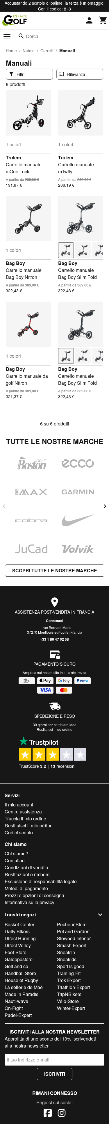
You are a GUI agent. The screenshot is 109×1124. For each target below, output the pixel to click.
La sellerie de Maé (24, 987)
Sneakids (66, 959)
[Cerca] (21, 36)
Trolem (13, 157)
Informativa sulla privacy (29, 902)
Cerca (32, 36)
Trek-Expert (69, 980)
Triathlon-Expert (73, 987)
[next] (105, 506)
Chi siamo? (16, 853)
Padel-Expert (18, 1015)
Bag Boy (15, 263)
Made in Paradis (21, 994)
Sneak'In (66, 952)
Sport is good (70, 966)
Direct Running (20, 938)
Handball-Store (20, 973)
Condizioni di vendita (26, 867)
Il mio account (19, 804)
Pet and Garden (73, 931)
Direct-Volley (18, 945)
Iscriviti (54, 1073)
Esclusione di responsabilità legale (41, 881)
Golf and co (16, 966)
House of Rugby (21, 980)
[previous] (4, 506)
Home (11, 51)
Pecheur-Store (72, 924)
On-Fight (14, 1008)
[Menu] (7, 36)
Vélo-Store (68, 1001)
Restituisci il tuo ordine (54, 729)
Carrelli (46, 51)
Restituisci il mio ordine (29, 825)
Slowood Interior (74, 938)
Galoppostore (19, 959)
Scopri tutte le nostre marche (54, 570)
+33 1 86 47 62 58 (54, 639)
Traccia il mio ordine (25, 818)
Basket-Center (19, 924)
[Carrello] (103, 20)
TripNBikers (69, 994)
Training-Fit (69, 973)
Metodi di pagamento (26, 888)
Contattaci (54, 620)
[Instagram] (61, 1113)
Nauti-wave (16, 1001)
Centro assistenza (23, 811)
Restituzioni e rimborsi (28, 874)
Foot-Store (15, 952)
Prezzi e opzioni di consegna (34, 895)
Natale (29, 51)
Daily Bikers (17, 931)
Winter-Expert (71, 1008)
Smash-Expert (71, 945)
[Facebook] (47, 1113)
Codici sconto (19, 832)
